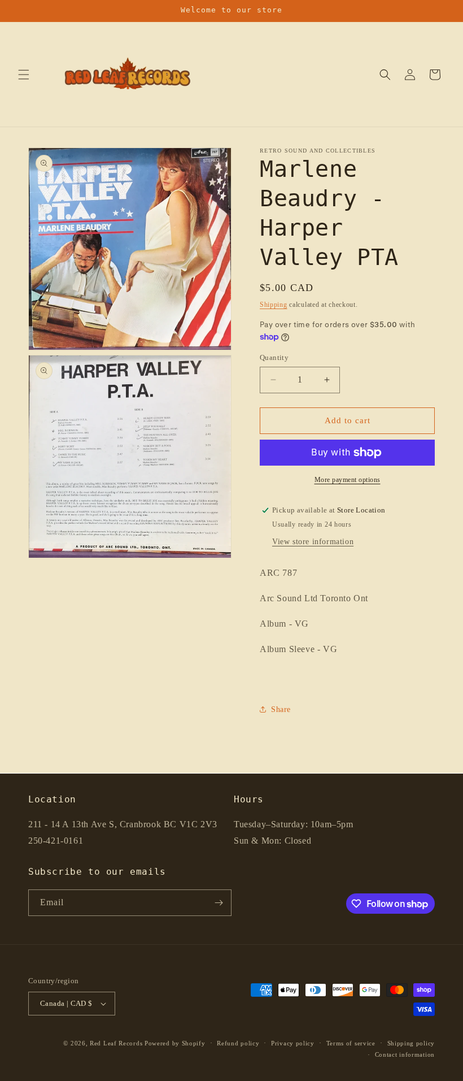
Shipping (273, 305)
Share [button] (281, 709)
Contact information (405, 1054)
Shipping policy (411, 1043)
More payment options (348, 480)
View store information (312, 541)
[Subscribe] (218, 902)
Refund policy (238, 1043)
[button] (23, 74)
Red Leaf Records (116, 1043)
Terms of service (350, 1043)
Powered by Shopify (175, 1043)
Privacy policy (293, 1043)
